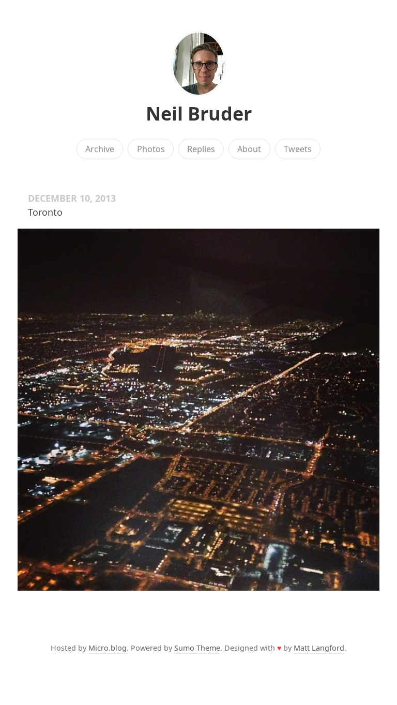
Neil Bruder (199, 113)
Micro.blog (107, 648)
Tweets (298, 149)
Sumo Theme (197, 648)
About (249, 149)
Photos (151, 149)
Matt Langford (319, 648)
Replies (201, 149)
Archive (99, 149)
